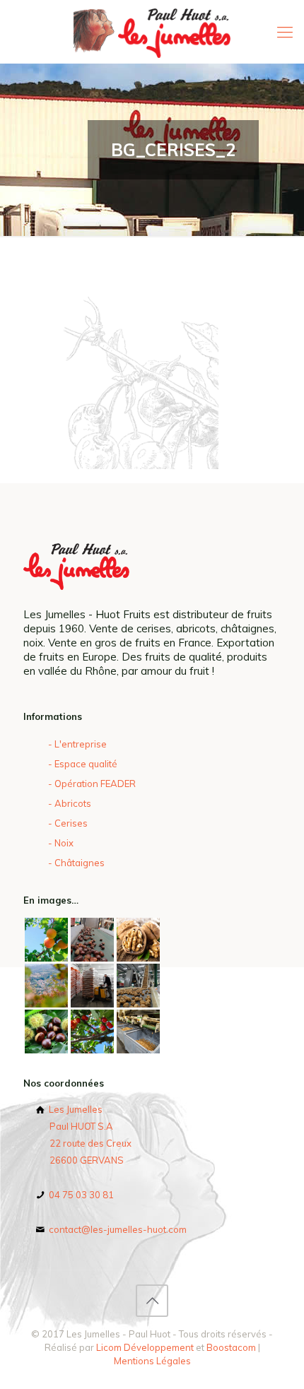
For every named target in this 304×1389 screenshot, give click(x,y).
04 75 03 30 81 (80, 1194)
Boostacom (231, 1347)
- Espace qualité (82, 763)
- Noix (61, 843)
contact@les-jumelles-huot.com (117, 1229)
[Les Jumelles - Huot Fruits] (152, 32)
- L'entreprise (77, 744)
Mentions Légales (152, 1360)
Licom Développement (145, 1347)
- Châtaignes (76, 862)
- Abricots (69, 803)
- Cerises (68, 823)
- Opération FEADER (92, 783)
